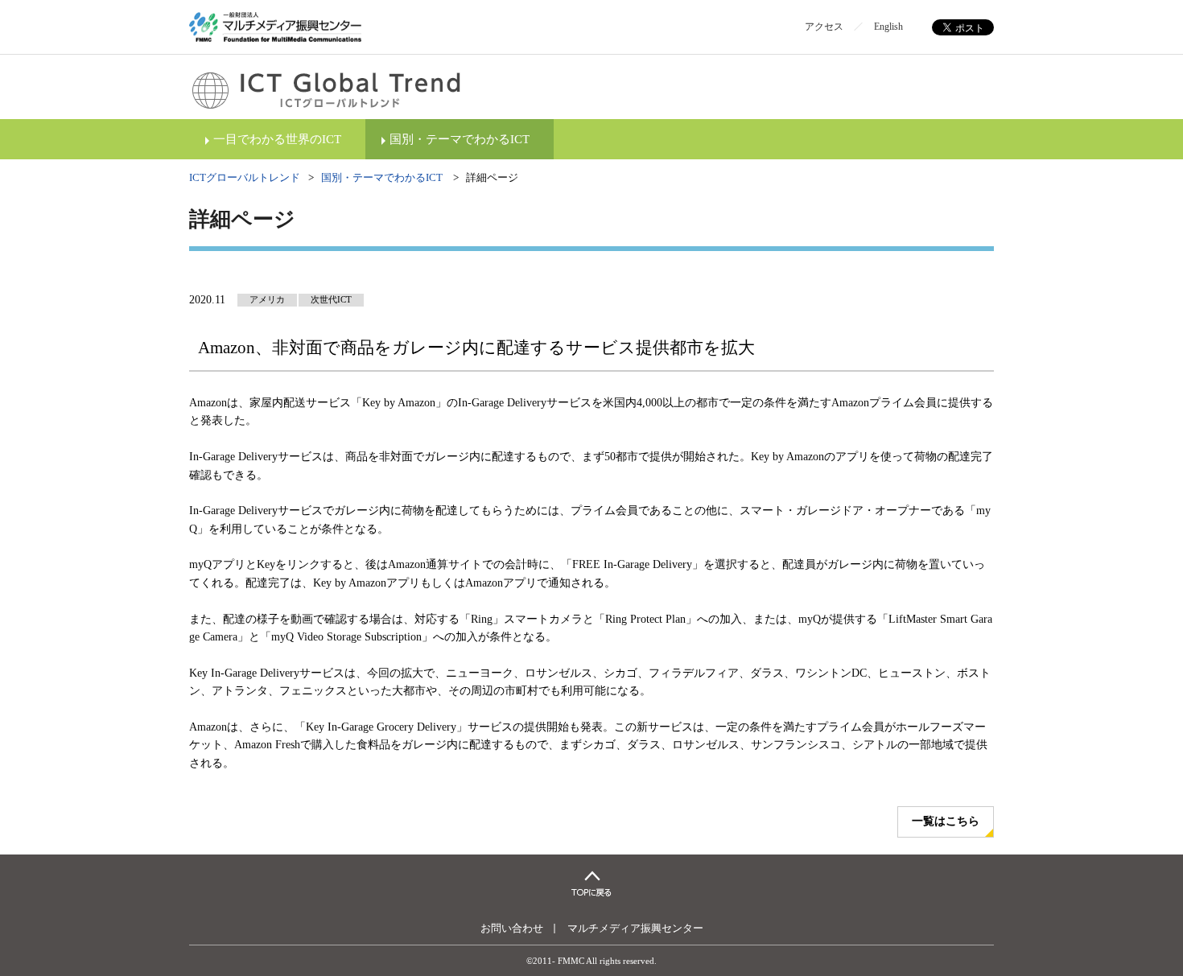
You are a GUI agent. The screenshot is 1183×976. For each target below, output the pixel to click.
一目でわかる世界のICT (277, 139)
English (888, 26)
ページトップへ (591, 883)
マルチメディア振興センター (635, 928)
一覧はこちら (945, 821)
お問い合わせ (511, 928)
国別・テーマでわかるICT (460, 139)
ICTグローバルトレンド (244, 177)
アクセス (824, 26)
